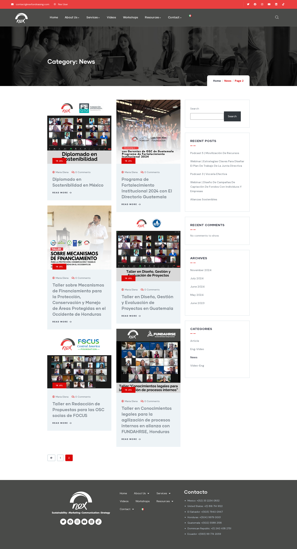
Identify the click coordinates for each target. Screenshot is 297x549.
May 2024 (197, 295)
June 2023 (197, 303)
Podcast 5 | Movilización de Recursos (214, 153)
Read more (60, 192)
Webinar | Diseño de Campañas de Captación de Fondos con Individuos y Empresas (216, 186)
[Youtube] (269, 4)
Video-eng (197, 365)
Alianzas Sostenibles (203, 199)
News (193, 357)
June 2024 (197, 286)
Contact (125, 509)
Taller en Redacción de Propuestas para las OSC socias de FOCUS (78, 409)
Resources (163, 501)
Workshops (142, 501)
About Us (140, 493)
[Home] (21, 18)
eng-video (197, 349)
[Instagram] (262, 4)
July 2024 (197, 278)
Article (194, 341)
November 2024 (201, 270)
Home (217, 81)
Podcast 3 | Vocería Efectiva (208, 174)
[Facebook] (255, 4)
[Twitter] (248, 4)
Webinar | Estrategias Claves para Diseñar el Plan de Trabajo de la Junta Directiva (217, 163)
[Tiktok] (283, 4)
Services (162, 493)
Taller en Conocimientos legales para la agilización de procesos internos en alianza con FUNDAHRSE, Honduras (147, 420)
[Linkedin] (276, 4)
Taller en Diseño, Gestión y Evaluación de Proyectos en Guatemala (147, 302)
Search (194, 108)
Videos (124, 501)
